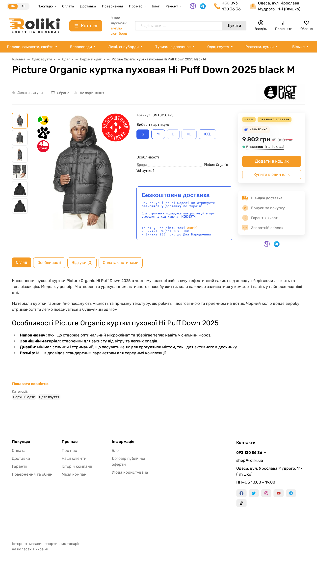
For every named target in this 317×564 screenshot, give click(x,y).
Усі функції (145, 171)
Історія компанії (77, 466)
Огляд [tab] (21, 262)
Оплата (68, 6)
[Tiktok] (241, 503)
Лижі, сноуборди (123, 47)
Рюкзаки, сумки (259, 47)
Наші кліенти (74, 458)
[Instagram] (266, 493)
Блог (155, 6)
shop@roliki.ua (249, 460)
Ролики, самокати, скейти (30, 47)
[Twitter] (254, 493)
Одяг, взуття (218, 47)
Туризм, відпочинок (173, 47)
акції (192, 228)
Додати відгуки (30, 93)
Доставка (88, 6)
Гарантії (19, 466)
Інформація (123, 442)
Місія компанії (75, 474)
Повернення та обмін (32, 474)
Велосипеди (81, 47)
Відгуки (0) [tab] (82, 262)
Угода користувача (130, 472)
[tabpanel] (158, 339)
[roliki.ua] (34, 25)
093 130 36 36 (249, 452)
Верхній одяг (24, 397)
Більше (298, 47)
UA (13, 6)
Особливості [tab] (49, 262)
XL (189, 134)
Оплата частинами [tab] (120, 262)
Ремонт (171, 6)
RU (24, 6)
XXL (207, 134)
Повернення (112, 6)
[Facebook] (241, 493)
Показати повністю (30, 384)
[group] (83, 172)
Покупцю (45, 6)
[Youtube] (278, 493)
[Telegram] (291, 493)
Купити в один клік (272, 174)
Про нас (135, 6)
